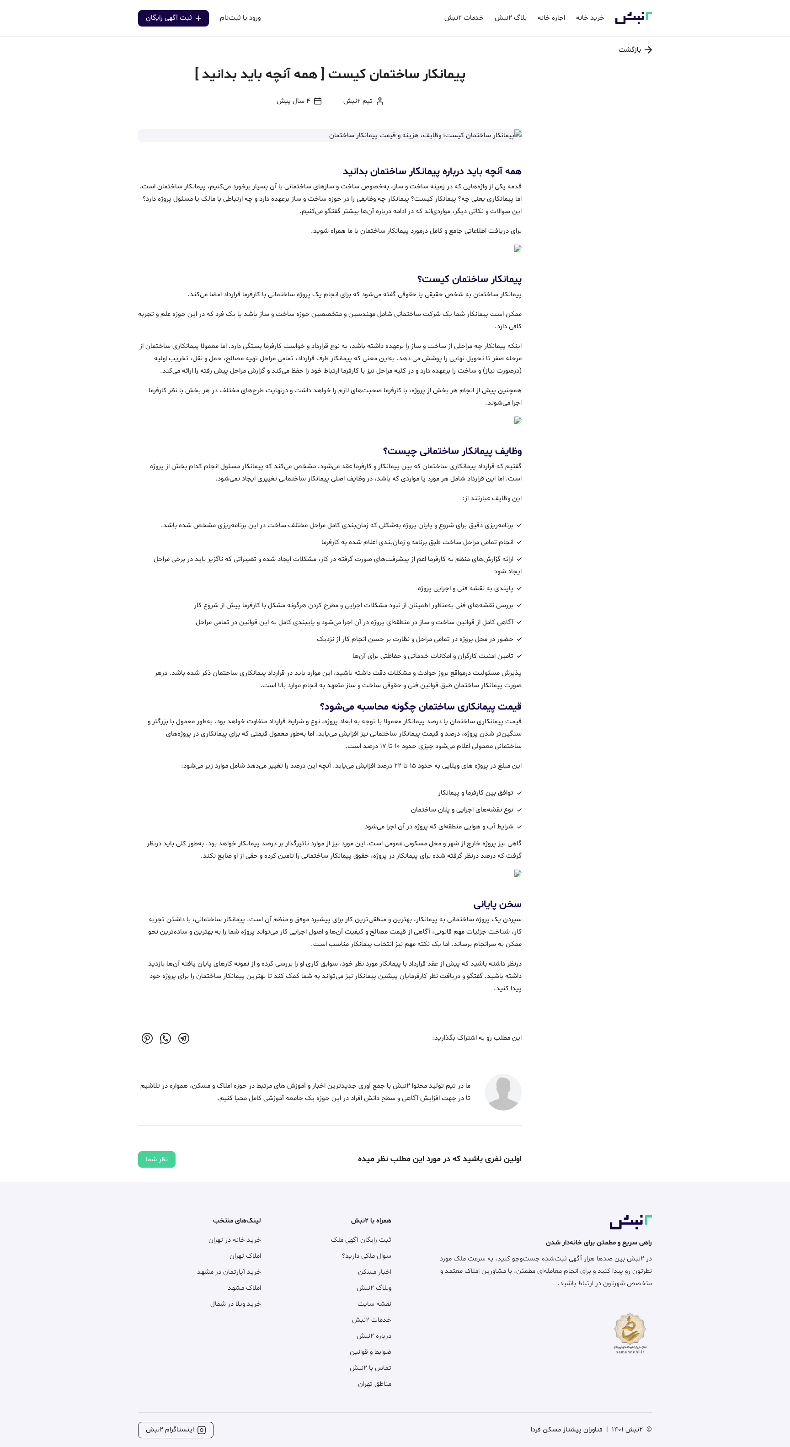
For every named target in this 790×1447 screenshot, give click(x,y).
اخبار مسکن (374, 1272)
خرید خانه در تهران (234, 1240)
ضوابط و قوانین (370, 1352)
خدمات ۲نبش (371, 1320)
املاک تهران (245, 1256)
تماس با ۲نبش (370, 1368)
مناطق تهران (374, 1384)
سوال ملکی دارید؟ (366, 1256)
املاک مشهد (244, 1288)
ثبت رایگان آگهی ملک (361, 1240)
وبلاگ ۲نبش (374, 1288)
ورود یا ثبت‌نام (240, 18)
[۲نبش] (633, 22)
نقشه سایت (374, 1304)
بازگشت (630, 50)
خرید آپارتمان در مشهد (229, 1272)
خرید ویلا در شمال (235, 1304)
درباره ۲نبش (374, 1336)
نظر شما (157, 1159)
